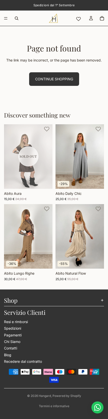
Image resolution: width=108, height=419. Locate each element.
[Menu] (6, 18)
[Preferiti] (78, 18)
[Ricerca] (16, 18)
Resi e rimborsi (16, 321)
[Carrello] (101, 18)
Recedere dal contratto (23, 361)
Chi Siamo (12, 341)
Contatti (10, 348)
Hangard (45, 396)
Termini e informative (54, 406)
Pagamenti (13, 335)
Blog (7, 354)
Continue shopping (54, 79)
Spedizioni (12, 328)
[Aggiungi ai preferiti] (46, 129)
